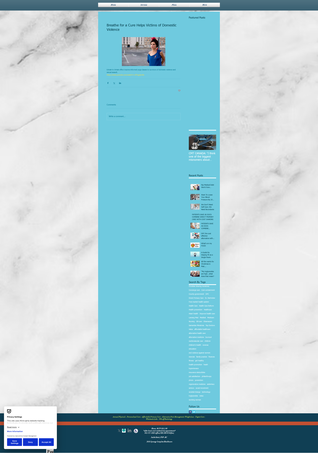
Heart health (193, 314)
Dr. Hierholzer (210, 298)
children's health (195, 345)
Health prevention (195, 310)
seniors (191, 388)
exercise (192, 357)
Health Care (193, 306)
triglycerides (193, 396)
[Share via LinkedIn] (120, 83)
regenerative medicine (197, 384)
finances (212, 357)
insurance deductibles (197, 372)
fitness (191, 361)
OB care (199, 321)
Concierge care (194, 290)
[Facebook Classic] (190, 411)
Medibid (203, 318)
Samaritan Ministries (196, 325)
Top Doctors (210, 325)
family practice (201, 357)
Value (191, 329)
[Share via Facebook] (108, 83)
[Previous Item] (193, 142)
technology (206, 392)
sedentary (210, 384)
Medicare (210, 318)
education (192, 349)
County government (196, 294)
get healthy (199, 361)
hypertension (194, 368)
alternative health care (197, 333)
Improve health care (207, 314)
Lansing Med (193, 318)
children (208, 341)
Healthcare (208, 310)
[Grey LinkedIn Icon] (129, 430)
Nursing (192, 321)
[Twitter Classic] (194, 411)
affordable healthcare (202, 329)
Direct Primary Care (196, 298)
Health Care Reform (206, 306)
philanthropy (206, 376)
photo (191, 380)
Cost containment (208, 290)
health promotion (195, 365)
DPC (207, 294)
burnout (208, 337)
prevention (199, 380)
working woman (195, 400)
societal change (194, 392)
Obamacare (207, 321)
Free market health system (199, 302)
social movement (202, 388)
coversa (205, 345)
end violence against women (199, 353)
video (201, 396)
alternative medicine (196, 337)
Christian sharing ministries (199, 286)
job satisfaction (194, 376)
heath (206, 365)
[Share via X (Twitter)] (114, 83)
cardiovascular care (196, 341)
